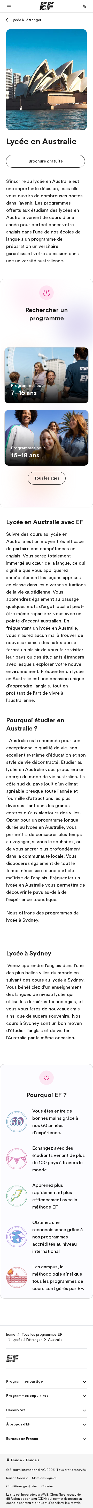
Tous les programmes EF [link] (41, 1334)
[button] (8, 6)
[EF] (47, 6)
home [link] (10, 1334)
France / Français (25, 1460)
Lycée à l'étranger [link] (27, 1339)
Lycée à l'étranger (26, 20)
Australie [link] (55, 1339)
